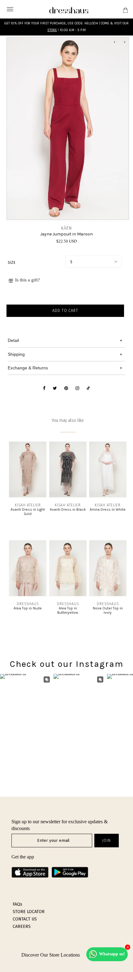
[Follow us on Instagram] (77, 388)
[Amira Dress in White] (108, 496)
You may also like (68, 420)
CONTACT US (25, 919)
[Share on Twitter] (55, 388)
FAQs (17, 904)
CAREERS (22, 926)
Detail (13, 340)
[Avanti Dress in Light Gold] (27, 496)
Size (11, 262)
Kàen (66, 228)
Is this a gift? (27, 279)
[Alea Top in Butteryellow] (68, 594)
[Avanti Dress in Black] (68, 496)
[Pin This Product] (66, 388)
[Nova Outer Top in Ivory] (108, 594)
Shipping (16, 354)
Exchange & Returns (28, 367)
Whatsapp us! (112, 954)
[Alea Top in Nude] (27, 594)
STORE (52, 30)
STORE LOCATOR (29, 911)
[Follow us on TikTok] (88, 388)
